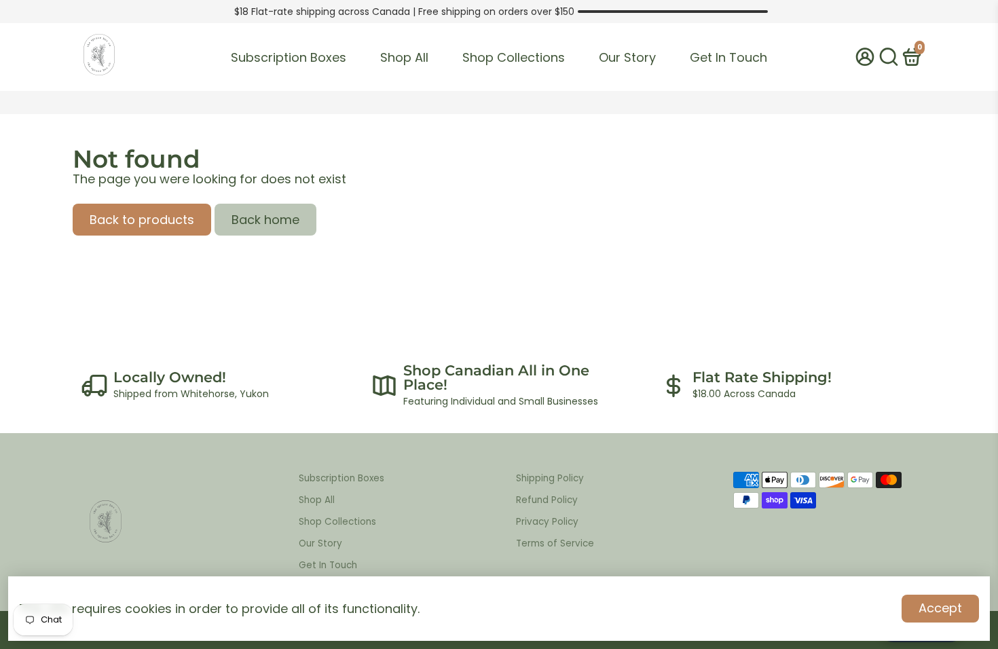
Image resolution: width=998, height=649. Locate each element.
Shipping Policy (550, 478)
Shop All (404, 57)
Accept (940, 607)
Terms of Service (555, 543)
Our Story (627, 57)
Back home (265, 219)
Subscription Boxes (288, 57)
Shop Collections (513, 57)
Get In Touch (728, 57)
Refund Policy (547, 500)
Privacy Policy (547, 521)
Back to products (142, 219)
